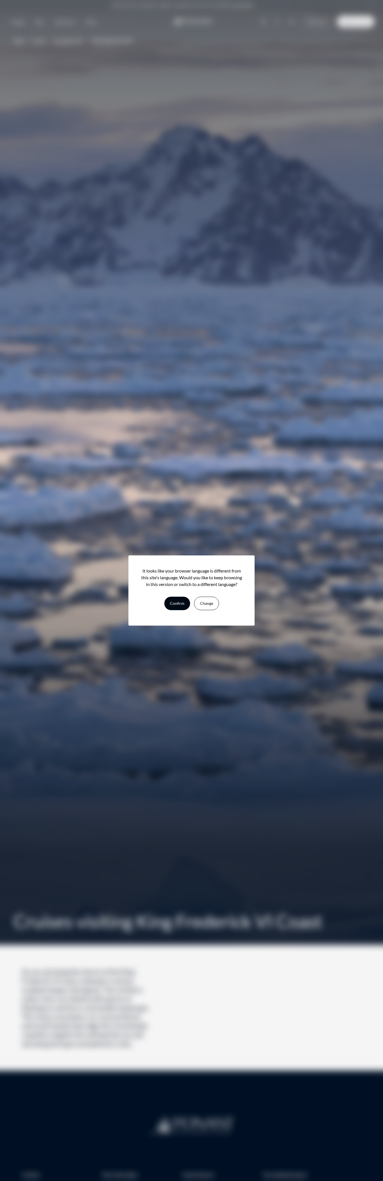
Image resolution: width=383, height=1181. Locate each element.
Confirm (177, 603)
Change (206, 603)
